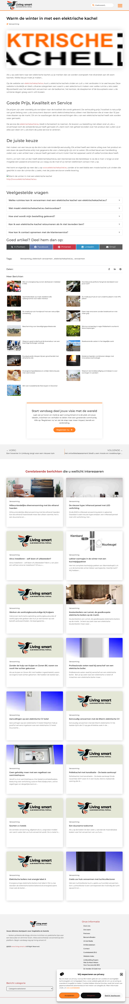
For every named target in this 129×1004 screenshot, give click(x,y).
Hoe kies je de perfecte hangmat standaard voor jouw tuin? (100, 283)
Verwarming (14, 24)
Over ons (86, 926)
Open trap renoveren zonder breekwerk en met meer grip (99, 312)
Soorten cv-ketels (17, 826)
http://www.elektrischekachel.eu (22, 179)
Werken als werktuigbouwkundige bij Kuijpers (31, 612)
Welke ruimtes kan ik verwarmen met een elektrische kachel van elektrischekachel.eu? (64, 200)
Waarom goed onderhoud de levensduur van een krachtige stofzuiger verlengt (41, 342)
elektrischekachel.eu (34, 83)
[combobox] (102, 5)
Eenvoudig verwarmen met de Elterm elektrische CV (94, 719)
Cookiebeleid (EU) (90, 952)
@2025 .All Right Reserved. (23, 946)
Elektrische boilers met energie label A (27, 879)
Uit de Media (88, 941)
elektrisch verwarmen (43, 259)
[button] (121, 974)
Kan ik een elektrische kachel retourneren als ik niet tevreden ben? (64, 224)
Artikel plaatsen (89, 945)
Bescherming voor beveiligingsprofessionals (39, 326)
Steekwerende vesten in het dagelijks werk (98, 341)
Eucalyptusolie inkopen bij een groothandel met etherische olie (40, 357)
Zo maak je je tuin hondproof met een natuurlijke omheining (40, 312)
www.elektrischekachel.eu (55, 167)
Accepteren (69, 996)
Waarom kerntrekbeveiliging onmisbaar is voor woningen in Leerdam (99, 372)
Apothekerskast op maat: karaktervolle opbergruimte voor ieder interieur (37, 297)
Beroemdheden (89, 937)
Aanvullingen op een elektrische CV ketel (29, 719)
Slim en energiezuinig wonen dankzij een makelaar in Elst (41, 283)
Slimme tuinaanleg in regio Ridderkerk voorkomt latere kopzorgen (100, 327)
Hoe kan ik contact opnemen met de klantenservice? (64, 232)
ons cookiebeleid (73, 988)
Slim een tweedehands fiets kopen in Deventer (40, 386)
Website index (88, 956)
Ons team (87, 930)
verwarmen (79, 259)
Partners (86, 933)
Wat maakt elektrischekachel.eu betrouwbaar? (64, 208)
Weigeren (91, 996)
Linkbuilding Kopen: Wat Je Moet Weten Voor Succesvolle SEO (91, 962)
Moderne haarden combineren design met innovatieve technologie (98, 357)
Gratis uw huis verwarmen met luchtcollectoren (92, 879)
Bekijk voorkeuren (112, 996)
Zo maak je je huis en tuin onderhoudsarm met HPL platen (101, 297)
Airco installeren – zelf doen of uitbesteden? (30, 558)
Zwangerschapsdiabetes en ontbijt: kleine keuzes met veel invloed (40, 372)
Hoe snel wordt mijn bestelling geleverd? (64, 216)
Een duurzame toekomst (81, 826)
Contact (86, 949)
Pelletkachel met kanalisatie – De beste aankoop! (92, 772)
